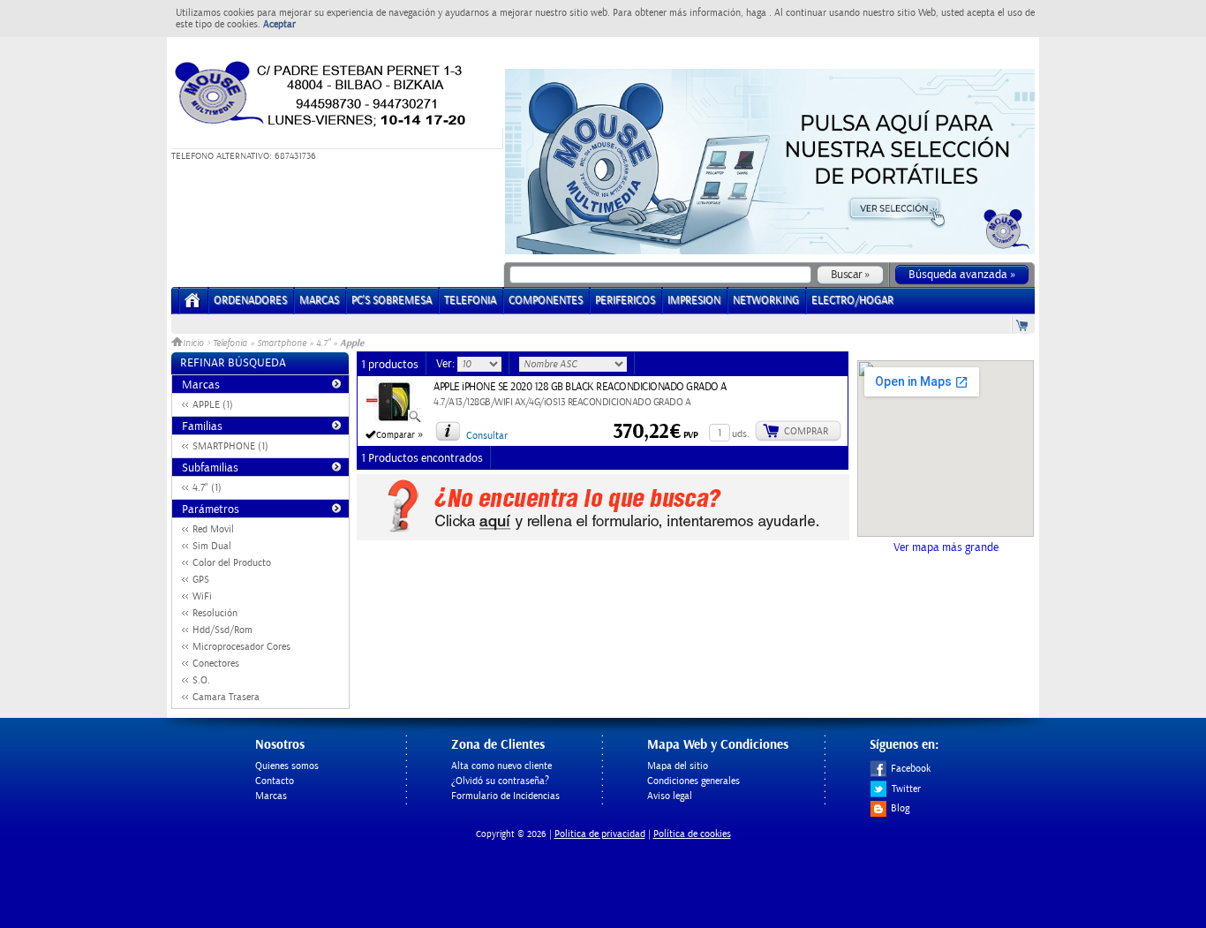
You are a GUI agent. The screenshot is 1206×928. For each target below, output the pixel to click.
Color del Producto (231, 563)
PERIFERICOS (625, 300)
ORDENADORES (250, 300)
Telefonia (230, 343)
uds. (741, 434)
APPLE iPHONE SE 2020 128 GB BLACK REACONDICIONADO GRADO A (580, 387)
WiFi (202, 596)
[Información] (447, 431)
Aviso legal (669, 796)
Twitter (906, 789)
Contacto (274, 781)
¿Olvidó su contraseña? (500, 781)
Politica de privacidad (599, 834)
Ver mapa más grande (946, 547)
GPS (200, 579)
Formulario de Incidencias (505, 796)
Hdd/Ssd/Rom (222, 630)
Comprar (806, 431)
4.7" (323, 343)
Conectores (215, 663)
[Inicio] (193, 306)
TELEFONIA (470, 300)
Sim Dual (211, 546)
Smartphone (281, 343)
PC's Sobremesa (391, 300)
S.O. (201, 680)
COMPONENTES (546, 300)
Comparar (395, 435)
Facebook (911, 768)
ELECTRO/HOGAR (852, 300)
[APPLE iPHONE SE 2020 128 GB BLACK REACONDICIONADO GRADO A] (394, 420)
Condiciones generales (693, 781)
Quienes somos (287, 766)
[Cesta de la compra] (1023, 324)
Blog (900, 808)
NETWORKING (766, 300)
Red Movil (213, 529)
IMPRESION (693, 300)
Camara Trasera (226, 697)
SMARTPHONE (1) (230, 446)
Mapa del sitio (677, 766)
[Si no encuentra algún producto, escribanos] (603, 537)
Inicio (195, 343)
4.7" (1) (207, 488)
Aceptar (279, 24)
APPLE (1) (212, 405)
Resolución (214, 613)
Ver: (446, 364)
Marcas (319, 300)
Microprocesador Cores (241, 647)
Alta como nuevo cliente (501, 766)
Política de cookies (692, 834)
